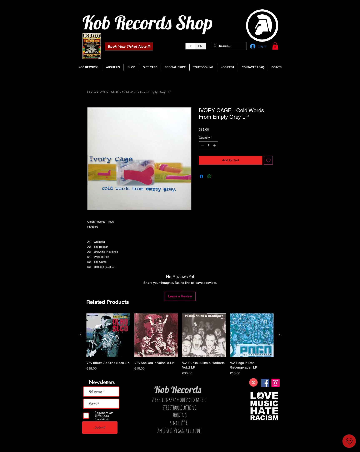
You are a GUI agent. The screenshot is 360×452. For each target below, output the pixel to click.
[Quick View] (108, 335)
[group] (180, 344)
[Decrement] (202, 145)
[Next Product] (279, 335)
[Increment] (214, 145)
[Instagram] (275, 383)
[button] (275, 46)
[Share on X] (217, 176)
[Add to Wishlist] (268, 160)
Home (91, 92)
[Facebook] (265, 383)
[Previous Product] (80, 335)
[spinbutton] (208, 145)
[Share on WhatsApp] (209, 176)
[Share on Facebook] (201, 176)
